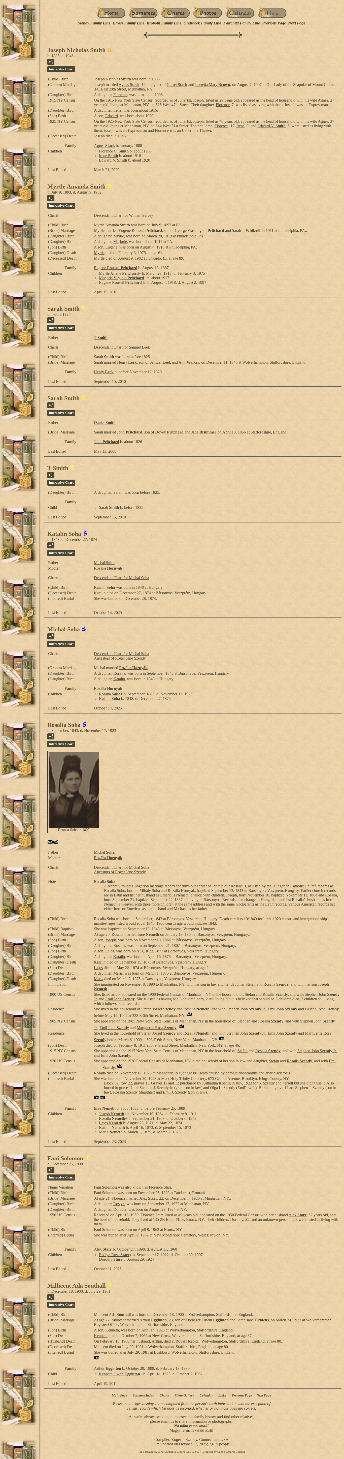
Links (222, 1395)
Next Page (296, 23)
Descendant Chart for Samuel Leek (122, 347)
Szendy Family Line (94, 23)
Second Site (184, 1451)
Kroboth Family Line (164, 23)
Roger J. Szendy (184, 1439)
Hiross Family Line (128, 23)
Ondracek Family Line (202, 23)
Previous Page (274, 23)
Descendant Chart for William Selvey (123, 215)
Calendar (206, 1395)
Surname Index (143, 1395)
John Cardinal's (167, 1451)
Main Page (119, 1395)
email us (167, 1421)
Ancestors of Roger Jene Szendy (120, 658)
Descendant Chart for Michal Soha (121, 578)
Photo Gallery (184, 1395)
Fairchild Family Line (241, 23)
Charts (164, 1395)
